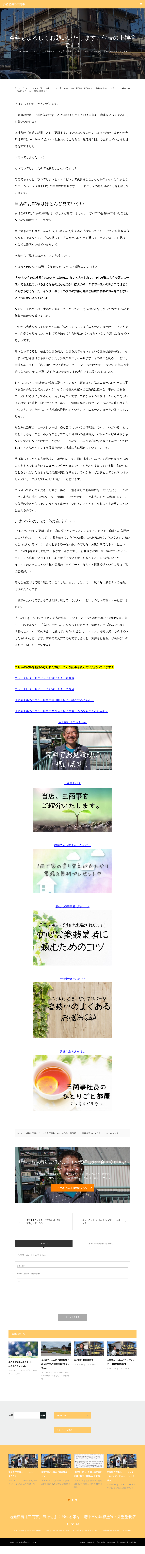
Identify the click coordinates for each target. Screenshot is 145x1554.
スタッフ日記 (38, 51)
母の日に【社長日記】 (84, 1360)
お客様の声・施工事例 (60, 1530)
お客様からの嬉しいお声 (116, 1487)
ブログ (96, 1530)
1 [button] (69, 1500)
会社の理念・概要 (34, 1530)
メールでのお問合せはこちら (72, 1187)
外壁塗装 (24, 1484)
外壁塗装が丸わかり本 (111, 1530)
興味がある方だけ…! (72, 1051)
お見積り (87, 1530)
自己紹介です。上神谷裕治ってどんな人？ (108, 51)
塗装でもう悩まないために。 (72, 845)
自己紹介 (85, 51)
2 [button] (72, 1500)
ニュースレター (59, 1484)
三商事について (73, 51)
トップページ (19, 1530)
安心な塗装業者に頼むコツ (72, 906)
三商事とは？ (72, 783)
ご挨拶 (46, 1530)
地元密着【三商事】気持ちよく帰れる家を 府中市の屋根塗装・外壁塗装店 (72, 1516)
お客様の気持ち (14, 1484)
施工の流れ (76, 1530)
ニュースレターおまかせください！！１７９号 (44, 689)
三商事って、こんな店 (55, 51)
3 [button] (76, 1500)
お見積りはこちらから (72, 722)
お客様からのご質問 (28, 1480)
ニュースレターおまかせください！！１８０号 (44, 678)
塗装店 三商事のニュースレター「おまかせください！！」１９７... (55, 1476)
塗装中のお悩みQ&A (72, 979)
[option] (74, 1473)
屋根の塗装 (33, 1484)
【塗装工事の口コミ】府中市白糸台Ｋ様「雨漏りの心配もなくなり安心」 (61, 711)
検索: (11, 1415)
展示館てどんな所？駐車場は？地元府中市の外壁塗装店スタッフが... (55, 1364)
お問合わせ (127, 1530)
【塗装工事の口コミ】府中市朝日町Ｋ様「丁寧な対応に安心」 (54, 700)
